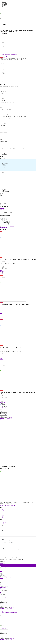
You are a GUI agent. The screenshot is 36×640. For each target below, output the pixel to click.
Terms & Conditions (9, 577)
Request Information (3, 227)
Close (4, 563)
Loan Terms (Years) (3, 203)
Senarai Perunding (4, 3)
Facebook (6, 54)
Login (2, 10)
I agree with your (6, 577)
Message (1, 225)
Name (1, 217)
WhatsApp (3, 54)
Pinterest (11, 54)
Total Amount (2, 193)
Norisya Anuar (2, 271)
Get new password (3, 587)
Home (3, 21)
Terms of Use (12, 226)
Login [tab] (2, 564)
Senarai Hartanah (4, 4)
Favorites (3, 11)
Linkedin (14, 54)
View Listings (2, 208)
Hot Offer (4, 57)
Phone (1, 218)
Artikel (3, 6)
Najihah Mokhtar (2, 400)
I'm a (0, 220)
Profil (2, 1)
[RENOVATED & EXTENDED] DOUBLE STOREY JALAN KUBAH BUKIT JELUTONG (18, 259)
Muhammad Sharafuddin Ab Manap (5, 317)
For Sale (1, 57)
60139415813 (4, 212)
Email (16, 54)
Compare (1, 563)
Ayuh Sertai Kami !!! (4, 5)
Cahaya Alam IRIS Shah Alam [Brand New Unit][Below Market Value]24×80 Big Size (17, 393)
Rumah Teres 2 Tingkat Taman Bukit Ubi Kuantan (11, 347)
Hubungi (3, 51)
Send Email (2, 418)
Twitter (9, 54)
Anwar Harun (2, 359)
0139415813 (7, 212)
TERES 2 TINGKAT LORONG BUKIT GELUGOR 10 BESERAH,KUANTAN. (15, 304)
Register (1, 578)
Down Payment (2, 196)
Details (1, 270)
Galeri (3, 7)
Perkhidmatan (4, 2)
